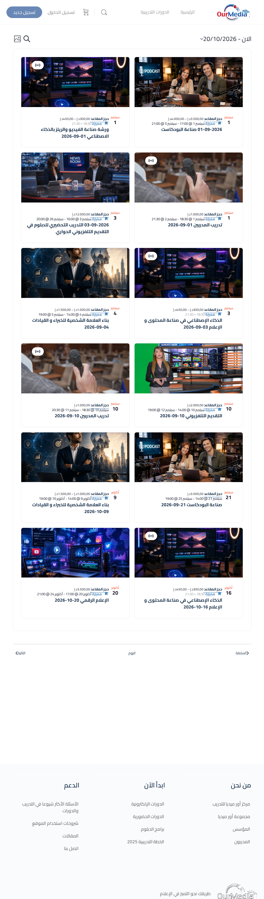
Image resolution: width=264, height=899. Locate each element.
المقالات (70, 836)
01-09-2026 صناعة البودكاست (191, 129)
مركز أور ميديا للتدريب (231, 804)
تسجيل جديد (24, 12)
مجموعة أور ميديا (234, 816)
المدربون (242, 841)
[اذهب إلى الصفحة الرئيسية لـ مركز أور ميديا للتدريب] (233, 11)
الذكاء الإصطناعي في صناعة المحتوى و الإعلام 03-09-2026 (183, 323)
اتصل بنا (71, 848)
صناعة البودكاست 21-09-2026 (191, 504)
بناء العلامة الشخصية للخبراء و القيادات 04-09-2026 (70, 323)
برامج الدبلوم (153, 829)
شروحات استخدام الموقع (55, 823)
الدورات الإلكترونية (148, 804)
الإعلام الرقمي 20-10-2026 (82, 600)
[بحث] (104, 12)
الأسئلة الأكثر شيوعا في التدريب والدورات (50, 807)
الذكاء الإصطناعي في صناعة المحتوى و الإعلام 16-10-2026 (183, 603)
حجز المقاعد (212, 118)
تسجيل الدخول (61, 12)
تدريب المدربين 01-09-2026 (195, 225)
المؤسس (241, 829)
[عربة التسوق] (85, 12)
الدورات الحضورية (149, 816)
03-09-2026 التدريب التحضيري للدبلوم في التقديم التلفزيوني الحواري (68, 228)
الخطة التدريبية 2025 (146, 841)
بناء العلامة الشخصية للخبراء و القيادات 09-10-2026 (70, 508)
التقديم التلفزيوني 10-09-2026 (191, 415)
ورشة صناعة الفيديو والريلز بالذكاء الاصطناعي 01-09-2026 (75, 132)
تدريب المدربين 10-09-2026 (82, 415)
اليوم (132, 653)
